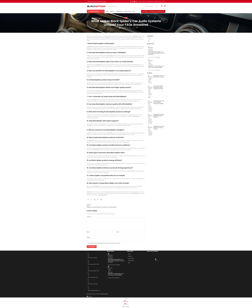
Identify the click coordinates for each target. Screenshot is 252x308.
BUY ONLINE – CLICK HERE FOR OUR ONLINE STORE (153, 11)
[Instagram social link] (132, 1)
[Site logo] (97, 6)
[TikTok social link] (136, 1)
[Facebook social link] (131, 1)
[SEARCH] (156, 6)
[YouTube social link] (134, 1)
